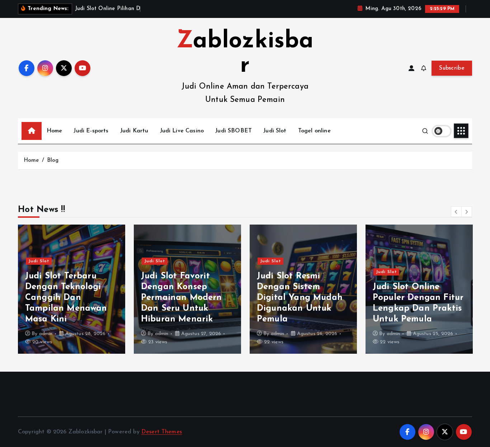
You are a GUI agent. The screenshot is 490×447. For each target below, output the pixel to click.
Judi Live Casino (182, 131)
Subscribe (452, 68)
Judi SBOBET (233, 131)
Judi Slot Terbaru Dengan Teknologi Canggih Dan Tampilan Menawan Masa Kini (66, 298)
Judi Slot (274, 131)
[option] (71, 289)
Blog (53, 160)
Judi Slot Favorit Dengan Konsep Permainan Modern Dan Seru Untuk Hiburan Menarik (181, 298)
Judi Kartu (134, 131)
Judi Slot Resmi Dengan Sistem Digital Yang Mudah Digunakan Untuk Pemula (300, 298)
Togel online (314, 131)
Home (54, 131)
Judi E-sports (91, 131)
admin (46, 334)
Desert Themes (161, 432)
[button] (456, 211)
